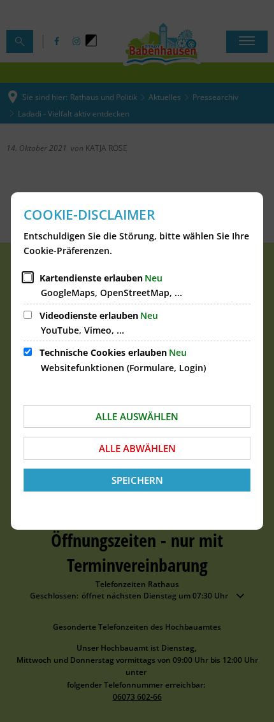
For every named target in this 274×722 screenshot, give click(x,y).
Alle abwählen (137, 448)
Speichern (137, 480)
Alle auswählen (137, 416)
